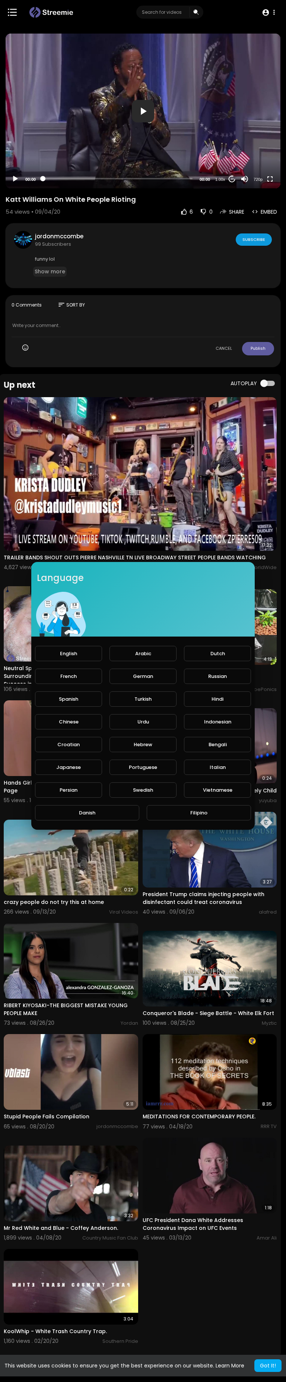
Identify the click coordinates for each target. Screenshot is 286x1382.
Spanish (68, 699)
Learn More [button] (230, 1365)
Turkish (143, 699)
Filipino (198, 812)
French (68, 676)
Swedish (143, 790)
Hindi (217, 699)
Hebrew (143, 744)
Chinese (69, 721)
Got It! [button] (268, 1365)
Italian (218, 767)
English (68, 653)
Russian (217, 676)
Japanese (68, 767)
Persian (68, 790)
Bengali (218, 744)
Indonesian (217, 721)
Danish (87, 812)
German (143, 676)
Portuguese (143, 767)
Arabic (143, 653)
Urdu (143, 721)
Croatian (68, 744)
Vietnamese (217, 790)
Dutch (217, 653)
